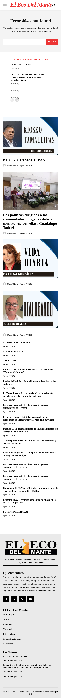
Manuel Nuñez (12, 166)
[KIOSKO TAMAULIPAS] (30, 136)
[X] (22, 599)
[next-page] (17, 100)
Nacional (7, 671)
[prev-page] (12, 100)
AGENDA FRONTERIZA (16, 342)
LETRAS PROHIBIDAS (15, 512)
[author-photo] (5, 165)
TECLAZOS (9, 360)
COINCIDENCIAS (13, 351)
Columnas (8, 660)
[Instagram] (14, 599)
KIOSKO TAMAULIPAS (21, 65)
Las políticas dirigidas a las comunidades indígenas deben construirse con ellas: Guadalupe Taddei (27, 77)
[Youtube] (30, 599)
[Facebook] (6, 599)
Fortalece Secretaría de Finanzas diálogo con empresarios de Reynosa (25, 406)
